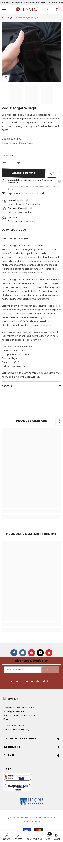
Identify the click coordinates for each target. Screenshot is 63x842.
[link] (51, 173)
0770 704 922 (19, 725)
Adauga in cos (23, 173)
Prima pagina (8, 17)
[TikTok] (40, 652)
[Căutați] (49, 9)
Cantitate (7, 155)
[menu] (4, 9)
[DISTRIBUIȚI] (58, 173)
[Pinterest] (31, 652)
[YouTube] (49, 652)
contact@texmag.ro (21, 729)
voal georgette (24, 346)
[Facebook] (14, 652)
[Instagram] (22, 652)
